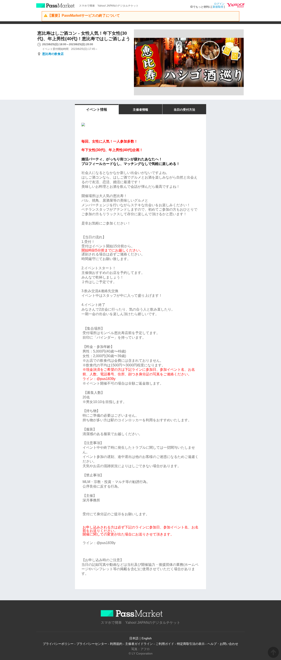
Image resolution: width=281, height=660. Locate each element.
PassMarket (55, 5)
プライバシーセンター (91, 644)
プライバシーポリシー (58, 644)
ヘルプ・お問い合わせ (222, 644)
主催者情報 (140, 109)
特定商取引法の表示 (191, 644)
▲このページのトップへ (273, 652)
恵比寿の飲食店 (53, 54)
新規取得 (218, 6)
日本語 (134, 638)
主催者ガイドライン (139, 644)
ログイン (219, 3)
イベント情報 (96, 109)
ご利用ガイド (165, 644)
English (147, 638)
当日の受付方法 (184, 109)
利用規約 (116, 644)
